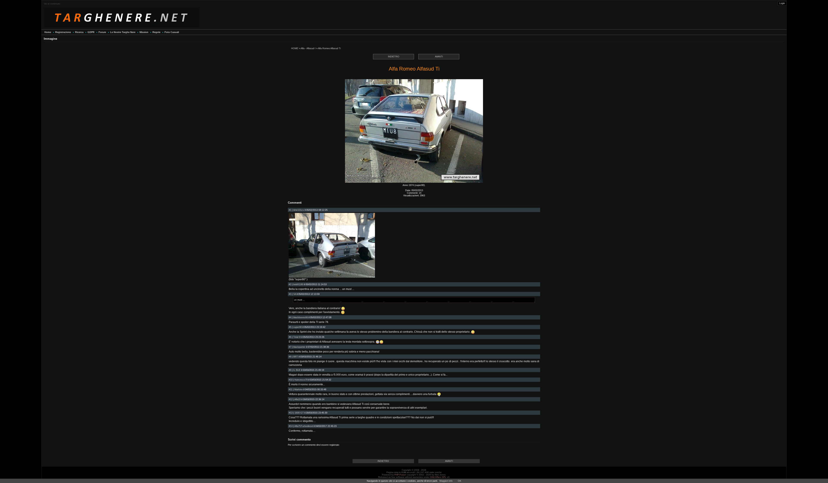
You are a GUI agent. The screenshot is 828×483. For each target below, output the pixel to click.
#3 (290, 294)
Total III (297, 337)
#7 (290, 347)
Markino (298, 389)
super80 (297, 327)
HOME (294, 48)
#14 (291, 426)
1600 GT (299, 412)
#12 (291, 399)
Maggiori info (446, 481)
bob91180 (298, 284)
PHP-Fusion (400, 475)
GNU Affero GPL (438, 477)
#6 (290, 337)
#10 (291, 379)
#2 (290, 284)
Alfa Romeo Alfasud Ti (329, 48)
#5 (290, 327)
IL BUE (297, 370)
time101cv (298, 210)
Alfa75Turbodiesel (303, 426)
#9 (290, 370)
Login (782, 3)
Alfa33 (297, 399)
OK (459, 481)
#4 (290, 317)
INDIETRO (393, 56)
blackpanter (299, 347)
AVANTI (439, 56)
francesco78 (301, 379)
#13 (291, 412)
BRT (295, 356)
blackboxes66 (300, 317)
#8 (290, 356)
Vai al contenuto (52, 3)
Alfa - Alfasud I (308, 48)
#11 (290, 389)
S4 (294, 294)
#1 (290, 210)
